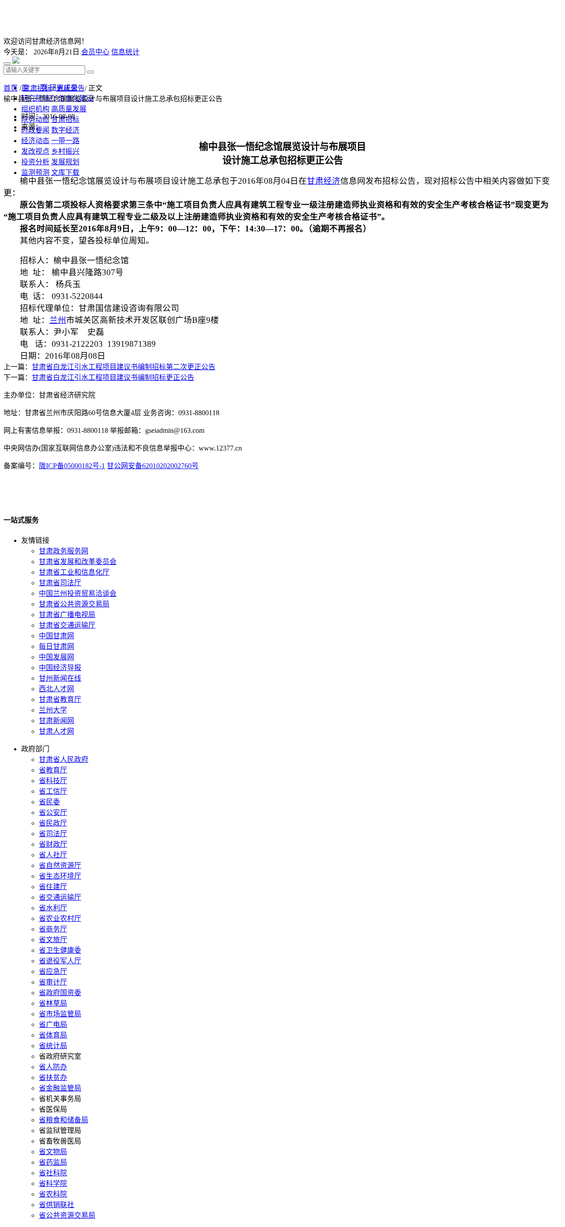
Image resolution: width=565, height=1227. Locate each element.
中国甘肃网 (56, 636)
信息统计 (125, 52)
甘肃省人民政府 (63, 759)
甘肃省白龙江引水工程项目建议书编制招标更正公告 (113, 377)
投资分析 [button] (35, 162)
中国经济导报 (60, 667)
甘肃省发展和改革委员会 (78, 561)
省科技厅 (53, 780)
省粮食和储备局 (63, 1120)
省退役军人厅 (60, 961)
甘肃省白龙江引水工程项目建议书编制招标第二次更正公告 (123, 367)
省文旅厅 (53, 939)
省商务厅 (53, 929)
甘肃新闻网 (56, 720)
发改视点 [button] (35, 151)
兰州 (57, 320)
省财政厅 (53, 844)
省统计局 (53, 1045)
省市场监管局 (60, 1014)
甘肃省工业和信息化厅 (74, 572)
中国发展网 (56, 657)
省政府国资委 (60, 992)
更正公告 (70, 88)
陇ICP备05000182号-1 (72, 466)
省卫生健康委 (60, 950)
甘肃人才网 (56, 731)
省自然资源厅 (60, 865)
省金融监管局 (60, 1088)
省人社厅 (53, 855)
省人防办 (53, 1067)
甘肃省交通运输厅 (67, 625)
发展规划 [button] (65, 162)
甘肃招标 (37, 88)
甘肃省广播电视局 (67, 614)
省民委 (49, 802)
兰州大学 (53, 710)
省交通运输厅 (60, 897)
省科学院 (53, 1183)
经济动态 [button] (35, 140)
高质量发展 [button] (69, 109)
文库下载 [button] (65, 172)
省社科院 (53, 1173)
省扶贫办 (53, 1077)
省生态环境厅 (60, 876)
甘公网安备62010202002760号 (153, 466)
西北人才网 (56, 689)
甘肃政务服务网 (63, 551)
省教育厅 (53, 770)
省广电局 (53, 1024)
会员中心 (95, 52)
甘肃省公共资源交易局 (74, 604)
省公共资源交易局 (67, 1215)
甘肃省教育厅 (60, 699)
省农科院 (53, 1194)
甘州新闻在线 (60, 678)
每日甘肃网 (56, 646)
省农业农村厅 (60, 918)
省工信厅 (53, 791)
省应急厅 (53, 971)
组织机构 (35, 109)
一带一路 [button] (65, 140)
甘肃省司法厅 (60, 583)
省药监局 (53, 1162)
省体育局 (53, 1035)
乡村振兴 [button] (65, 151)
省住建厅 (53, 886)
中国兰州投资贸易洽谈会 (78, 593)
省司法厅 (53, 833)
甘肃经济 (323, 181)
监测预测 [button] (35, 172)
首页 (11, 88)
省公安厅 (53, 812)
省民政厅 (53, 823)
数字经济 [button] (65, 130)
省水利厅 (53, 908)
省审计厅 (53, 982)
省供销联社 (56, 1204)
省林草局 (53, 1003)
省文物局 (53, 1151)
